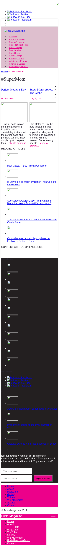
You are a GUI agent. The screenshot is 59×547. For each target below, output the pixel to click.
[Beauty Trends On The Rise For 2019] (12, 365)
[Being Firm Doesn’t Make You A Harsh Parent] (12, 339)
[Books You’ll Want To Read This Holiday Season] (12, 322)
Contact (11, 505)
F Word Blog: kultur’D (18, 66)
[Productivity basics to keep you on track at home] (12, 419)
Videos (11, 497)
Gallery (11, 494)
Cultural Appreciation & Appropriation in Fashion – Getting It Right (28, 239)
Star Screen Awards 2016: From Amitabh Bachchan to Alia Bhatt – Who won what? (29, 202)
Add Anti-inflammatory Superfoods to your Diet (32, 408)
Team (16, 527)
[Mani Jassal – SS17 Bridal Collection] (12, 160)
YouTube (12, 532)
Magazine (12, 491)
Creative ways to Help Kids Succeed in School (32, 443)
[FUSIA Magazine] (29, 31)
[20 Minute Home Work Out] (12, 357)
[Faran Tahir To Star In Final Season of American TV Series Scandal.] (12, 296)
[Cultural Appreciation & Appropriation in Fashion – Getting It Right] (12, 233)
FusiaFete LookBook (18, 540)
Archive (11, 502)
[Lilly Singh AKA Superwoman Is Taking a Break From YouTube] (12, 348)
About (10, 489)
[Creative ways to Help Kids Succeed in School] (12, 438)
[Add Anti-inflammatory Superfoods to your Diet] (12, 403)
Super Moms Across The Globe (41, 91)
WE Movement (15, 500)
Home (10, 486)
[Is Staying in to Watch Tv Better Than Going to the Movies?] (12, 176)
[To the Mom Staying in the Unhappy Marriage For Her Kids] (12, 331)
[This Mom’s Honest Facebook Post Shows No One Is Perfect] (12, 214)
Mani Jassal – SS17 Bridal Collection (27, 165)
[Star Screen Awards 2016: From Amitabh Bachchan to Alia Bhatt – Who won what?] (12, 195)
